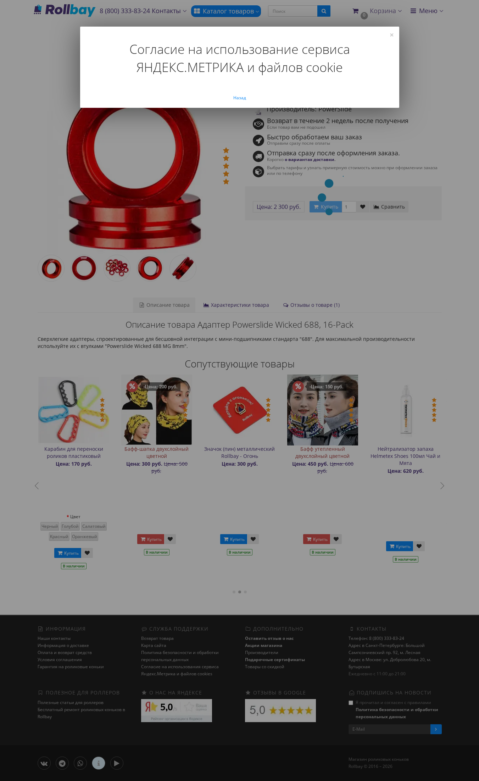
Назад (239, 98)
